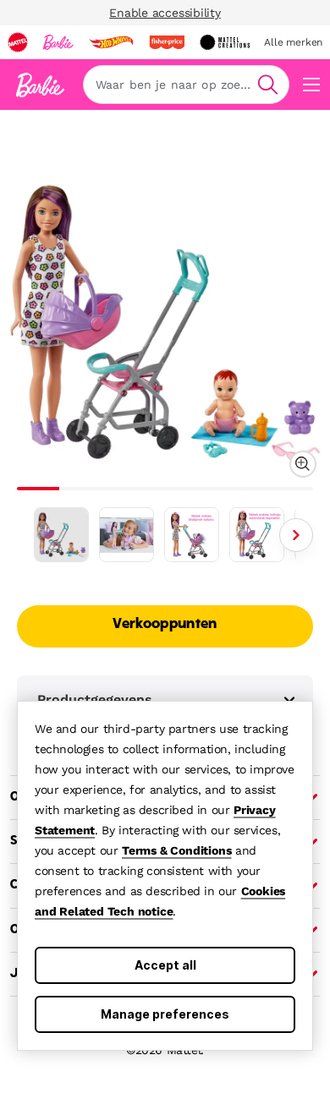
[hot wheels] (110, 42)
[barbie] (58, 42)
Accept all (165, 965)
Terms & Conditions (176, 850)
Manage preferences (165, 1014)
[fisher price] (166, 42)
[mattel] (18, 42)
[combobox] (186, 84)
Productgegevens (94, 699)
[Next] (296, 535)
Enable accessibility (165, 13)
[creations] (224, 42)
